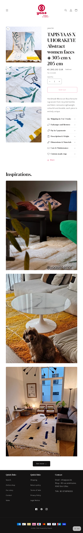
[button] (7, 10)
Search (8, 480)
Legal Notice (35, 500)
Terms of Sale (35, 490)
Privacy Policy (35, 495)
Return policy (35, 485)
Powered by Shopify (46, 528)
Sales (8, 500)
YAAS (37, 528)
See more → (41, 464)
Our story (9, 490)
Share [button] (52, 160)
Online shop (10, 485)
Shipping (33, 480)
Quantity (50, 77)
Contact (9, 495)
